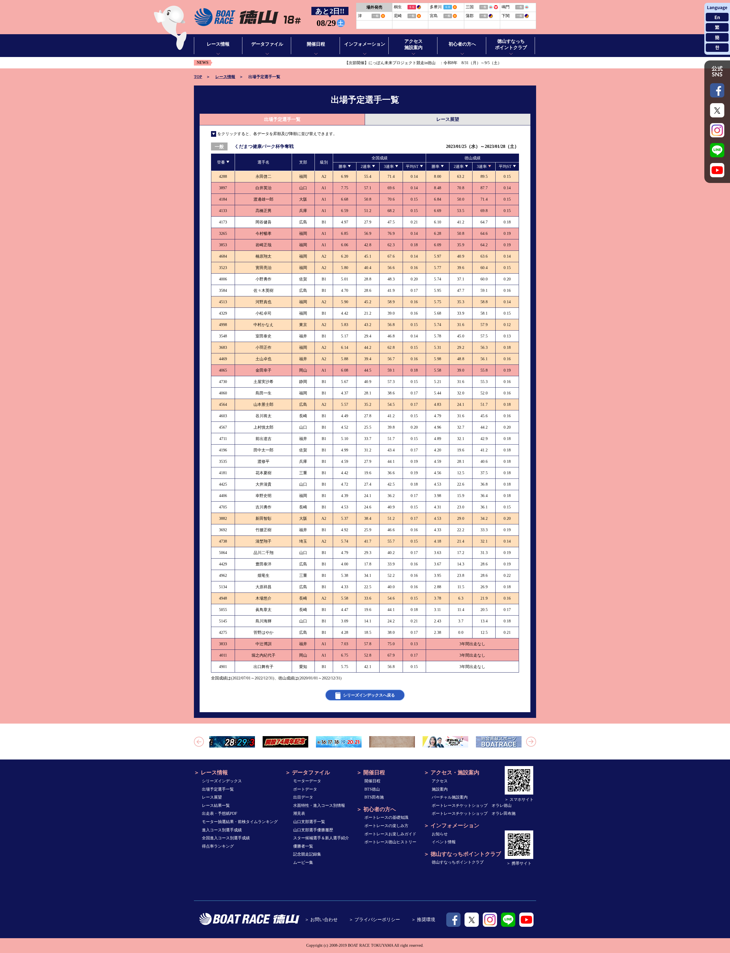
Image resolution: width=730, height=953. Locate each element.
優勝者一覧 (303, 846)
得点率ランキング (218, 846)
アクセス (440, 781)
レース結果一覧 (216, 805)
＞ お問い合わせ (321, 919)
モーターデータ (307, 781)
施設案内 (440, 789)
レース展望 (447, 119)
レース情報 (225, 77)
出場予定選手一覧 (218, 789)
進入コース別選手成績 (222, 830)
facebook (453, 920)
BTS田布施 (374, 797)
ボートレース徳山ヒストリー (390, 842)
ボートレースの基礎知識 (386, 817)
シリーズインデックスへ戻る (369, 695)
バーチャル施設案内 (450, 797)
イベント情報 (444, 842)
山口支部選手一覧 (309, 822)
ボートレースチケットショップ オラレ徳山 (472, 805)
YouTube (526, 920)
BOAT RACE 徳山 (247, 17)
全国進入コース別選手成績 (226, 838)
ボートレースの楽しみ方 (386, 826)
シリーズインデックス (222, 781)
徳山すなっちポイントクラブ (458, 862)
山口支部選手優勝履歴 (313, 830)
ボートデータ (305, 789)
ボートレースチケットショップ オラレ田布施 (474, 813)
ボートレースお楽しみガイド (390, 834)
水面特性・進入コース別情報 (319, 805)
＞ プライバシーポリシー (374, 919)
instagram (490, 920)
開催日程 (372, 781)
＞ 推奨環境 (423, 919)
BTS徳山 (372, 789)
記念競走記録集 (307, 854)
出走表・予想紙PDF (219, 813)
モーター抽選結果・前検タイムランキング (240, 822)
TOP (198, 77)
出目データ (303, 797)
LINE (508, 920)
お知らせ (440, 834)
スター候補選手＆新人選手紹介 (321, 838)
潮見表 (299, 813)
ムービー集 (303, 862)
